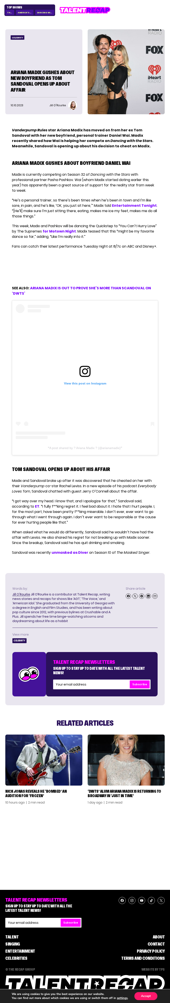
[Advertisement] (85, 267)
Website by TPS (153, 969)
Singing (12, 944)
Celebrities (16, 958)
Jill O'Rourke (21, 594)
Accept (146, 996)
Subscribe (139, 684)
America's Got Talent (25, 12)
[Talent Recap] (85, 10)
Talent (12, 936)
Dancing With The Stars (45, 12)
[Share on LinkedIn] (148, 596)
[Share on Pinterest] (141, 596)
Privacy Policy (151, 951)
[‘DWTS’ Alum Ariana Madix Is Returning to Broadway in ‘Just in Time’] (126, 760)
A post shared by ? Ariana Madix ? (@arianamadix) (85, 448)
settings (122, 998)
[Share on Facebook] (128, 596)
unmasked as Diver (70, 552)
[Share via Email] (155, 596)
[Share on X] (135, 596)
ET (37, 506)
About (159, 936)
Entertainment (20, 951)
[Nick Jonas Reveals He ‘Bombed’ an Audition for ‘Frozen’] (43, 760)
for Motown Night (59, 231)
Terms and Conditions (143, 958)
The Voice (10, 12)
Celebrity (17, 37)
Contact (156, 944)
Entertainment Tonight (134, 205)
